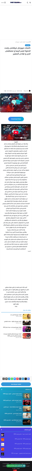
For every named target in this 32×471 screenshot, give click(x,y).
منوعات (18, 468)
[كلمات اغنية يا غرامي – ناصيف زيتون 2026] (27, 396)
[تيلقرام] (9, 379)
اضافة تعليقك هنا (16, 384)
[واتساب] (12, 379)
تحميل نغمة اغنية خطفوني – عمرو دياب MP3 (21, 453)
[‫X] (26, 379)
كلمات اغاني (22, 42)
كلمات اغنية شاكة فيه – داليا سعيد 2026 (13, 420)
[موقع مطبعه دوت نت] (16, 2)
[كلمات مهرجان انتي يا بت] (27, 316)
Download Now (16, 119)
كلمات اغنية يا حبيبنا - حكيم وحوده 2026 (22, 434)
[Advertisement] (16, 22)
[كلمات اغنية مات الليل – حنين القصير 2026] (27, 402)
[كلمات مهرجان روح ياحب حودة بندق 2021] (27, 329)
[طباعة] (4, 379)
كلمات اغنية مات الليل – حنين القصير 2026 (12, 400)
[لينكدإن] (23, 379)
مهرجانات (17, 42)
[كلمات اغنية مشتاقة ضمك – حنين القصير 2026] (27, 409)
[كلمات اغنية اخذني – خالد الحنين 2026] (27, 415)
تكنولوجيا (5, 465)
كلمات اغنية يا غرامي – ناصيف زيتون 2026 (12, 393)
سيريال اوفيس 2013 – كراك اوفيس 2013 (23, 443)
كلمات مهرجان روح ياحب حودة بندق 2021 (12, 327)
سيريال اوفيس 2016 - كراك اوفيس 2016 (23, 438)
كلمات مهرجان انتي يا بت (16, 314)
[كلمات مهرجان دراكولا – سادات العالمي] (27, 323)
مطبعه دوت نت (6, 463)
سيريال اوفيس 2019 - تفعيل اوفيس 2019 (22, 448)
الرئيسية (28, 42)
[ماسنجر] (15, 379)
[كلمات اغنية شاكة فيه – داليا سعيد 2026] (27, 422)
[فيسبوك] (28, 379)
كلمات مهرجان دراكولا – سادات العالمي (13, 321)
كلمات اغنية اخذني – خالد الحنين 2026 (13, 413)
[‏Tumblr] (20, 379)
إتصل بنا (14, 468)
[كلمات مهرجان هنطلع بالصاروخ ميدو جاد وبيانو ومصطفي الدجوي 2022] (27, 336)
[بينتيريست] (17, 379)
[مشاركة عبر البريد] (6, 379)
